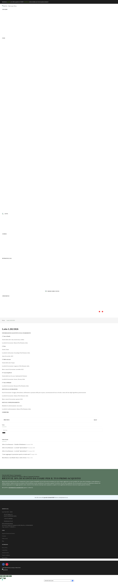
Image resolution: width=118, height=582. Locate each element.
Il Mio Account (5, 538)
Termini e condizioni (6, 555)
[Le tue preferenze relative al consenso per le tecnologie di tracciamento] (2, 579)
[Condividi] (7, 576)
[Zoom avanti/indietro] (1, 576)
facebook (3, 564)
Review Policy (4, 557)
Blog (3, 541)
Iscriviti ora (26, 1)
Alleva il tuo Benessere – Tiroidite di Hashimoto (13, 444)
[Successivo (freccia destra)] (4, 578)
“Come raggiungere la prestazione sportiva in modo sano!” (16, 454)
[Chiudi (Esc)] (10, 576)
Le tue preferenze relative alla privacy (62, 580)
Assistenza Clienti (5, 552)
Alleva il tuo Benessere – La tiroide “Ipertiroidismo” (14, 447)
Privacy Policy (4, 547)
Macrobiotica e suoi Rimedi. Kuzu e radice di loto (14, 457)
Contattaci (4, 536)
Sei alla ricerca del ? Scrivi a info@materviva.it (51, 497)
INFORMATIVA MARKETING (16, 487)
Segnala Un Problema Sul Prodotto (8, 533)
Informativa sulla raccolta (49, 580)
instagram (7, 564)
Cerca (3, 432)
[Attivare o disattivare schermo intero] (4, 576)
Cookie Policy (4, 550)
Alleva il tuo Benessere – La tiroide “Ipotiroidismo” (14, 451)
